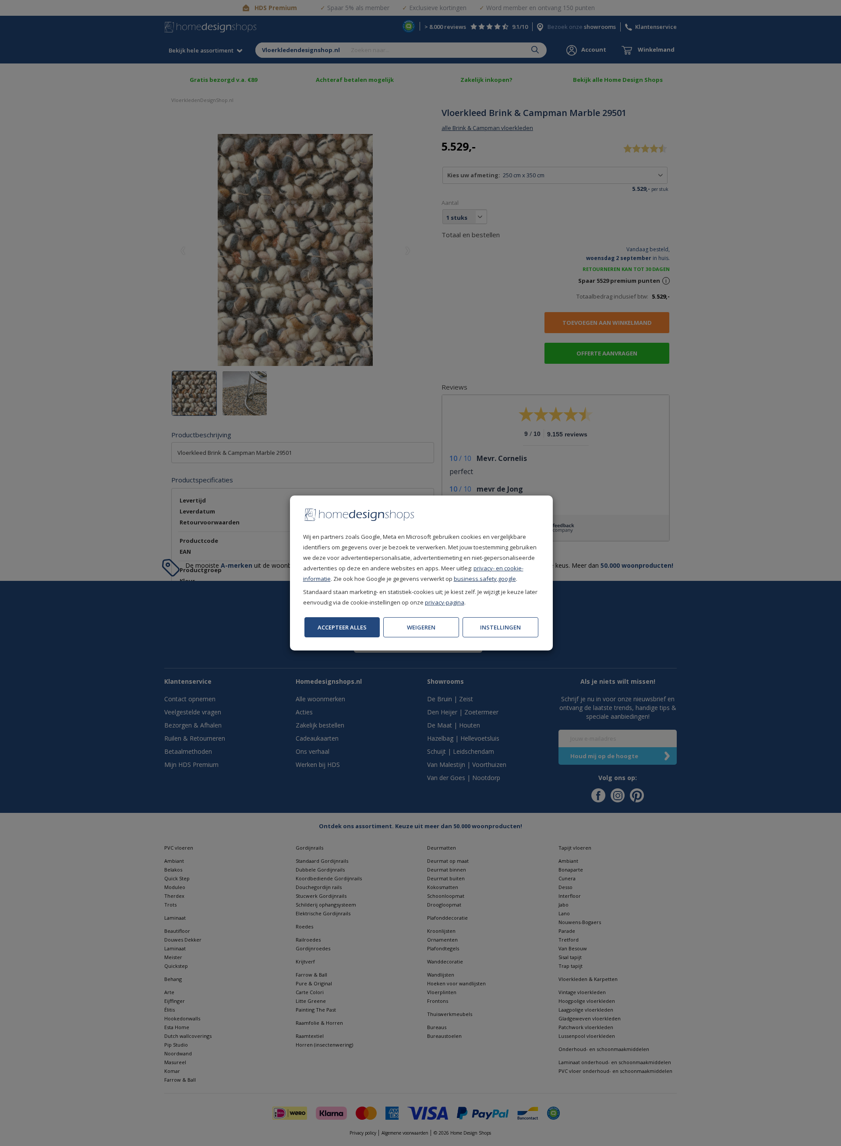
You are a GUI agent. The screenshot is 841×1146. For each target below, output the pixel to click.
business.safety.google (485, 579)
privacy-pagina (444, 602)
